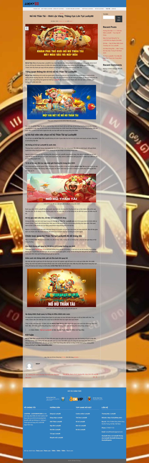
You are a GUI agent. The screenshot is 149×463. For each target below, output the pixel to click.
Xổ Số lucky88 (99, 8)
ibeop (70, 21)
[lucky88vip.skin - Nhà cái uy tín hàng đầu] (31, 3)
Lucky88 (56, 80)
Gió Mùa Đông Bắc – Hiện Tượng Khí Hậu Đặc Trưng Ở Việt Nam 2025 (113, 51)
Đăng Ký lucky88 (58, 8)
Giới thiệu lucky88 (46, 8)
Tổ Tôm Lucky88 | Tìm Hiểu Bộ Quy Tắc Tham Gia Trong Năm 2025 (112, 58)
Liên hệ (113, 8)
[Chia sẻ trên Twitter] (58, 351)
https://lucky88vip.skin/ (114, 417)
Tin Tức (108, 8)
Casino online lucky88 (73, 8)
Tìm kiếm (105, 14)
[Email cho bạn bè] (61, 351)
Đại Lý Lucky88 (45, 330)
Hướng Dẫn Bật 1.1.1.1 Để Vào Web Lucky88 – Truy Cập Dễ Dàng (112, 33)
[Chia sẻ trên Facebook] (55, 351)
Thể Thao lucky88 (87, 8)
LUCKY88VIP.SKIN (36, 414)
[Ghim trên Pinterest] (64, 351)
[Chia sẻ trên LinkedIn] (67, 351)
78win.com (69, 451)
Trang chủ (36, 8)
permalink (76, 357)
